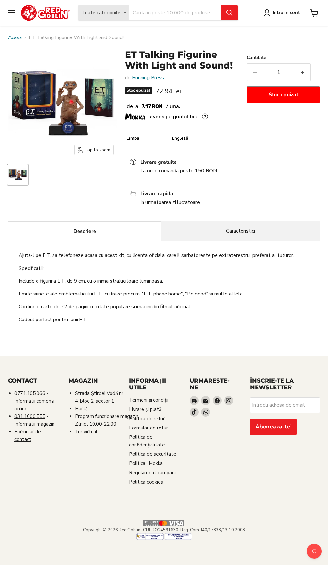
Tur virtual (86, 431)
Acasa (15, 37)
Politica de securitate (152, 454)
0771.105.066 (29, 393)
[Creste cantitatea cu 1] (302, 72)
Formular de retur (148, 428)
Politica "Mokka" (147, 463)
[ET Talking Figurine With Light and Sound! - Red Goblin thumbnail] (17, 174)
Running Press (148, 77)
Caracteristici (240, 231)
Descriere (84, 231)
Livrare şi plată (145, 409)
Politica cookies (146, 482)
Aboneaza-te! (273, 426)
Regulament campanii (152, 472)
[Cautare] (229, 12)
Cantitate (256, 57)
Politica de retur (147, 418)
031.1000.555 (29, 416)
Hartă (81, 408)
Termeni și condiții (148, 400)
